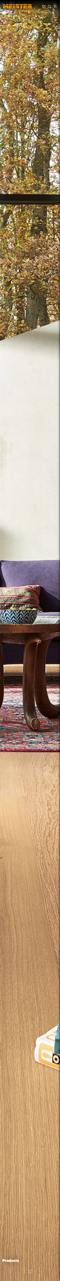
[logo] (17, 6)
